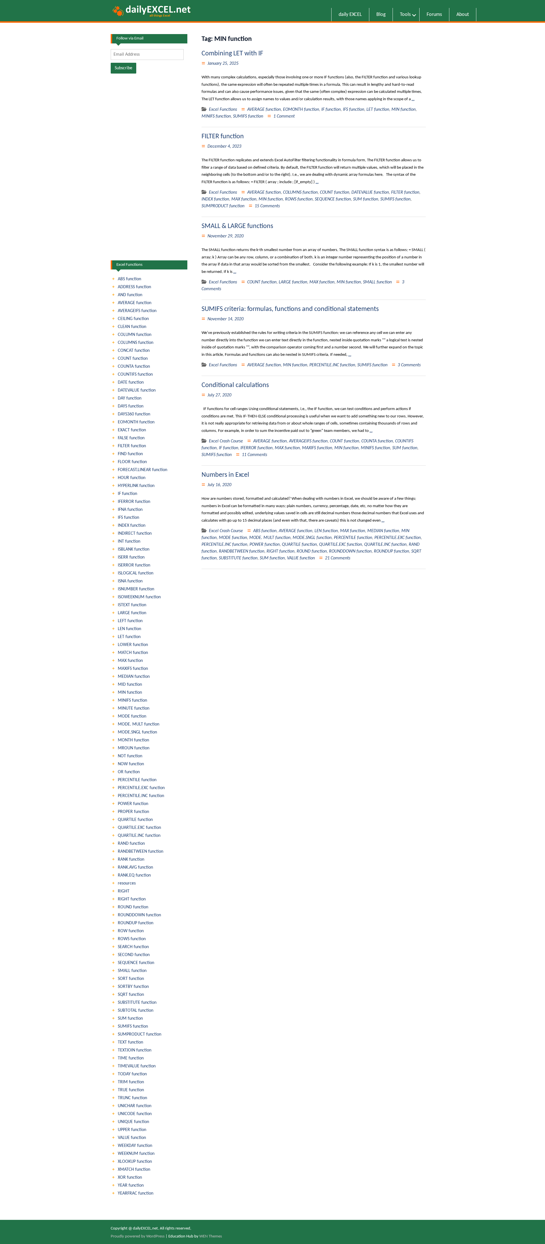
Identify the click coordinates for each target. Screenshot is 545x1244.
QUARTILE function (299, 544)
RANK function (131, 859)
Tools (405, 14)
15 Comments (267, 206)
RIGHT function (280, 551)
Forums (434, 14)
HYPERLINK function (136, 486)
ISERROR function (134, 565)
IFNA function (130, 509)
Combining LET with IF (232, 53)
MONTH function (133, 740)
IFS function (353, 109)
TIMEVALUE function (137, 1066)
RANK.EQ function (134, 875)
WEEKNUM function (136, 1153)
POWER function (265, 544)
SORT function (131, 979)
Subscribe (123, 68)
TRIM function (131, 1082)
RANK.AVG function (135, 867)
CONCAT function (134, 350)
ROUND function (312, 551)
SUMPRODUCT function (223, 206)
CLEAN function (132, 327)
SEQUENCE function (333, 199)
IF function (331, 109)
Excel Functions (223, 109)
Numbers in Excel (225, 475)
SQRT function (131, 994)
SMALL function (377, 282)
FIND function (130, 454)
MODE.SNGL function (312, 538)
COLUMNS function (300, 192)
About (462, 14)
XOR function (130, 1177)
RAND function (131, 843)
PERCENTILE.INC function (332, 365)
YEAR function (131, 1185)
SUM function (365, 199)
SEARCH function (133, 947)
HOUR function (131, 478)
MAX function (243, 199)
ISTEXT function (132, 605)
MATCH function (133, 653)
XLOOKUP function (135, 1161)
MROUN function (133, 748)
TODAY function (132, 1074)
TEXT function (130, 1042)
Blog (380, 14)
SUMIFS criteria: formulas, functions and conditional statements (290, 309)
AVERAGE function (264, 109)
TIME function (131, 1058)
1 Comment (284, 116)
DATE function (131, 382)
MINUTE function (133, 708)
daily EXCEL (350, 14)
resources (127, 883)
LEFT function (130, 621)
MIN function (403, 109)
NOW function (131, 764)
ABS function (264, 531)
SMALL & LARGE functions (237, 226)
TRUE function (131, 1090)
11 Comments (254, 455)
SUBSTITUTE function (238, 558)
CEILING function (133, 319)
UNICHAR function (134, 1106)
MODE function (233, 538)
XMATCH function (134, 1169)
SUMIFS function (248, 116)
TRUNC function (132, 1098)
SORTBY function (133, 986)
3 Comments (409, 365)
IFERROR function (256, 448)
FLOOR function (132, 462)
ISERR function (131, 557)
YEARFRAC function (135, 1193)
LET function (377, 109)
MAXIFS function (317, 448)
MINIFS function (216, 116)
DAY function (129, 398)
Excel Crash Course (226, 441)
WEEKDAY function (135, 1145)
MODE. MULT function (269, 538)
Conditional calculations (235, 385)
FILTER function (223, 136)
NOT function (130, 756)
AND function (130, 295)
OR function (129, 772)
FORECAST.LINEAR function (142, 470)
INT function (129, 541)
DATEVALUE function (370, 192)
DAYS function (130, 406)
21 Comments (337, 558)
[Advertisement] (149, 168)
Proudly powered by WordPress (138, 1236)
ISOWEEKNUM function (139, 597)
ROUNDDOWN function (350, 551)
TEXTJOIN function (134, 1050)
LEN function (326, 531)
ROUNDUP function (391, 551)
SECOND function (134, 955)
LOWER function (133, 645)
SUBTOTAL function (135, 1010)
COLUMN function (134, 335)
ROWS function (299, 199)
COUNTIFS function (135, 374)
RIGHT (123, 891)
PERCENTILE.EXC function (397, 538)
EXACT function (132, 430)
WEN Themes (210, 1236)
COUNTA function (377, 441)
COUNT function (334, 192)
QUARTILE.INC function (385, 544)
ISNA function (130, 581)
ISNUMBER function (136, 589)
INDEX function (215, 199)
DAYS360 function (134, 414)
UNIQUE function (133, 1122)
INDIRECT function (135, 533)
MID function (130, 684)
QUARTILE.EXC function (340, 544)
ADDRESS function (134, 287)
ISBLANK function (133, 549)
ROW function (131, 931)
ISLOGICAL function (135, 573)
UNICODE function (135, 1114)
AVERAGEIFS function (308, 441)
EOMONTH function (301, 109)
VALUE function (301, 558)
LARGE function (293, 282)
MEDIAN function (383, 531)
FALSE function (131, 438)
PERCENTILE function (353, 538)
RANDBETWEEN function (241, 551)
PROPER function (133, 812)
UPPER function (132, 1130)
